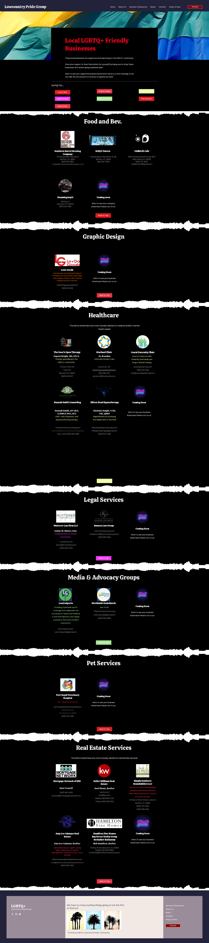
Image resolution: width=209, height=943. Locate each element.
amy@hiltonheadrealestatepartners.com (67, 862)
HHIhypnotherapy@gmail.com (104, 431)
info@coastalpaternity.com (143, 373)
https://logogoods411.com (67, 285)
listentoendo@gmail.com (104, 615)
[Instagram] (16, 914)
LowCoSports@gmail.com (66, 632)
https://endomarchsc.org (104, 611)
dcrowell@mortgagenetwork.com (66, 796)
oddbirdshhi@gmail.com (141, 164)
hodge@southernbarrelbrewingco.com (68, 164)
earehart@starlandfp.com (104, 376)
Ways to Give (171, 919)
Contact (169, 916)
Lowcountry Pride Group (25, 6)
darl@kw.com (104, 795)
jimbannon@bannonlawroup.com (104, 534)
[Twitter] (20, 914)
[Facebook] (12, 914)
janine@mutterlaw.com (66, 545)
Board (168, 912)
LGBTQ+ (18, 906)
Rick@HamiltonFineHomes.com (107, 852)
